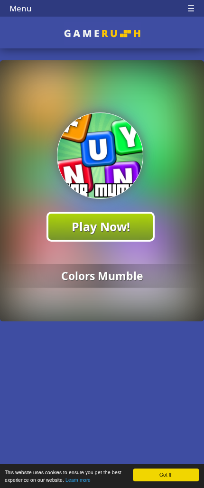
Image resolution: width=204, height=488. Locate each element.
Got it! (166, 474)
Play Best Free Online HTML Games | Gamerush (102, 33)
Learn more (78, 479)
